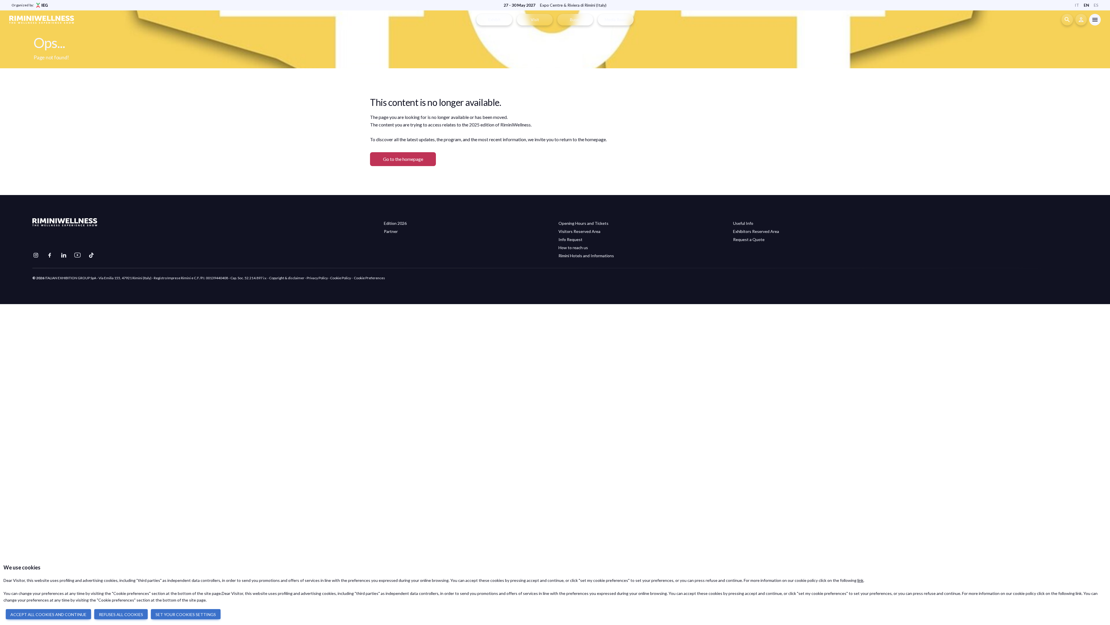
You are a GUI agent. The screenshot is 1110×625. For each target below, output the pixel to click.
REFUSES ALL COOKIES (121, 614)
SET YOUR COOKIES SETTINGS (186, 614)
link (860, 580)
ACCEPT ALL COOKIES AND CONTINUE (48, 614)
